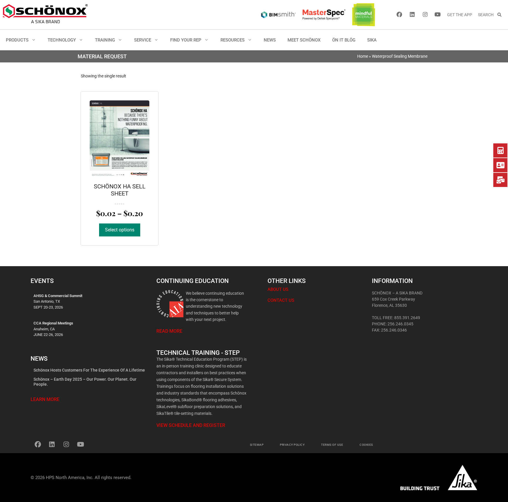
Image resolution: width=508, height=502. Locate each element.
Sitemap (257, 444)
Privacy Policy (292, 444)
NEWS (270, 40)
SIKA (372, 40)
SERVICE (142, 40)
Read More (169, 331)
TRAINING (105, 40)
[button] (35, 40)
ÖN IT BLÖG (343, 40)
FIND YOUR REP (185, 40)
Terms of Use (332, 444)
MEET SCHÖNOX (304, 40)
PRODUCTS (17, 40)
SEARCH (487, 14)
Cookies (366, 444)
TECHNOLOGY (62, 40)
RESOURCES (232, 40)
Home (362, 56)
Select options (119, 230)
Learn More (45, 399)
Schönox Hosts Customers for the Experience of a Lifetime (89, 370)
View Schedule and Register (190, 425)
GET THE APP (459, 14)
